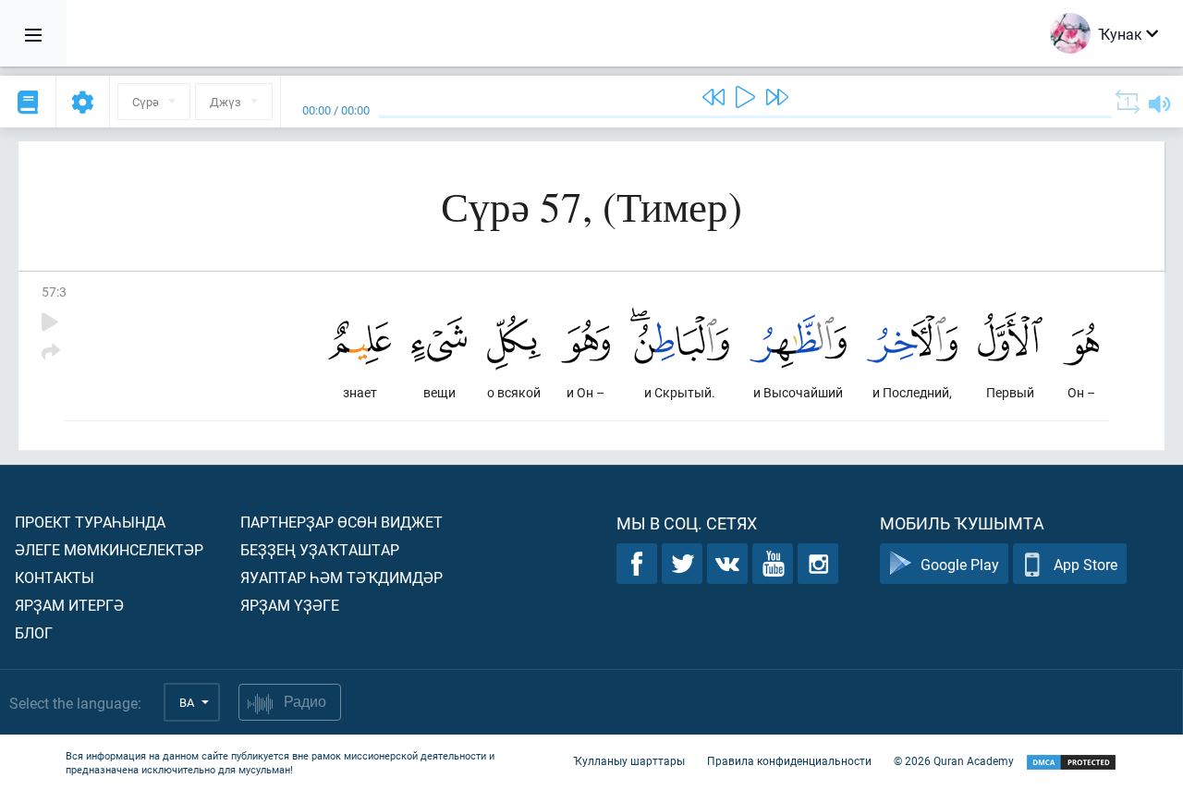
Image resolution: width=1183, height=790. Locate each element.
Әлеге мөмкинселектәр (109, 549)
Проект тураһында (90, 521)
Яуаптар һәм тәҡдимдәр (341, 577)
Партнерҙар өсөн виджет (341, 521)
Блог (34, 632)
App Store (1085, 564)
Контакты (54, 577)
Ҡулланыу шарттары (629, 760)
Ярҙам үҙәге (289, 604)
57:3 (54, 291)
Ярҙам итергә (69, 604)
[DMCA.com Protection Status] (1071, 762)
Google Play (960, 564)
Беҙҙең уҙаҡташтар (319, 549)
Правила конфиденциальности (789, 760)
